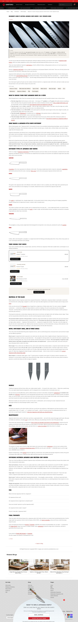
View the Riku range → (16, 283)
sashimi (64, 224)
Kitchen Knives (19, 4)
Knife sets (30, 585)
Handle (59, 88)
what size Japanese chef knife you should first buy (39, 412)
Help (3, 1)
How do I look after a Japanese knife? (17, 511)
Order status (8, 585)
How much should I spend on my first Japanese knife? (21, 504)
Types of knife (35, 88)
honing (24, 452)
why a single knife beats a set (60, 102)
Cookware (50, 4)
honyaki (25, 306)
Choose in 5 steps (13, 88)
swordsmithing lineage (22, 75)
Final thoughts (35, 91)
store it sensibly (46, 520)
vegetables (64, 169)
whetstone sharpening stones (27, 448)
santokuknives (70, 619)
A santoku (11, 169)
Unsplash (29, 533)
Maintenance (12, 91)
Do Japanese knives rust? (15, 497)
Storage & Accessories (30, 4)
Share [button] (11, 19)
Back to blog (40, 543)
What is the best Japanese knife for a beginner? (20, 493)
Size (64, 88)
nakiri (12, 200)
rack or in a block (42, 426)
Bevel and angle (52, 88)
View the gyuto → (14, 271)
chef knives (29, 65)
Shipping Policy (69, 611)
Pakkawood (23, 113)
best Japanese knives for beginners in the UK (41, 104)
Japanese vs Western (21, 91)
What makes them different (24, 88)
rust (26, 419)
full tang (38, 113)
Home (52, 585)
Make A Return (8, 588)
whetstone (49, 446)
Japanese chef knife (18, 69)
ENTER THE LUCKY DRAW (39, 618)
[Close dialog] (64, 600)
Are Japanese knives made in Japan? (17, 507)
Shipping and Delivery (10, 586)
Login (11, 1)
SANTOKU (9, 4)
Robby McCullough (21, 533)
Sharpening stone (41, 4)
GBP (73, 1)
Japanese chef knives (23, 151)
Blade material (44, 88)
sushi (31, 209)
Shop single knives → (39, 292)
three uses (33, 170)
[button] (65, 4)
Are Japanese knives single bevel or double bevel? (21, 500)
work (10, 303)
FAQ (29, 91)
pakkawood (57, 392)
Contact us (7, 590)
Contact (7, 1)
